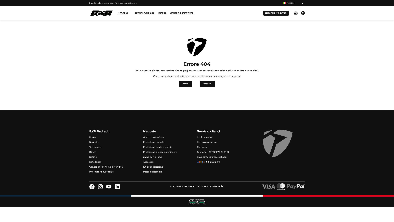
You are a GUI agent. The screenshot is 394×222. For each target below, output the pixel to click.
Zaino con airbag (152, 157)
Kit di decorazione (153, 166)
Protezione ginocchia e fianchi (160, 152)
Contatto (202, 147)
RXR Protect (99, 131)
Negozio (93, 142)
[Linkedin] (117, 186)
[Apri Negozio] (130, 13)
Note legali (95, 161)
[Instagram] (100, 186)
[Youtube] (109, 186)
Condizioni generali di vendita (106, 166)
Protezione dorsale (153, 142)
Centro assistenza (207, 142)
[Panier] (296, 13)
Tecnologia (95, 147)
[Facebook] (92, 186)
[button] (293, 3)
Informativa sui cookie (101, 171)
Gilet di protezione (153, 137)
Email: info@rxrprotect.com (212, 157)
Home (92, 137)
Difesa (92, 152)
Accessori (148, 161)
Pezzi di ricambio (152, 171)
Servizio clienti (208, 131)
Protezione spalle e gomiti (157, 147)
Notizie (93, 157)
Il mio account (205, 137)
